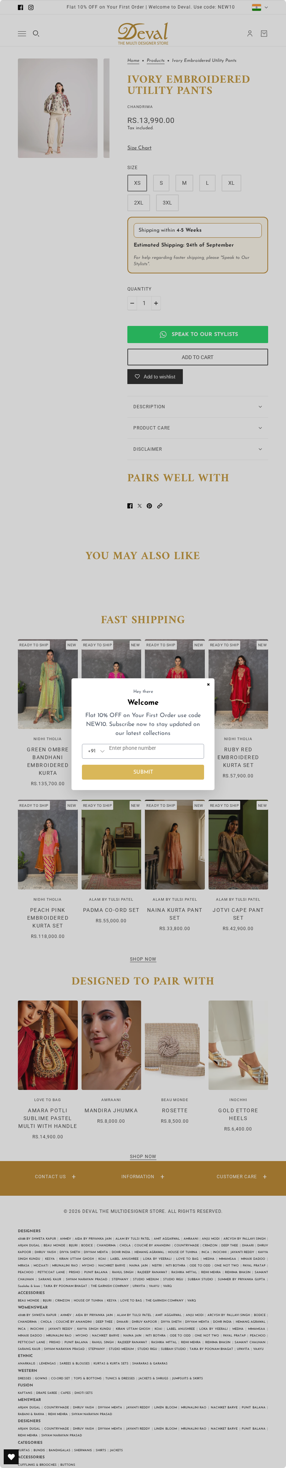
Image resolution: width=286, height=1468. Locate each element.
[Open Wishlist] (11, 1456)
